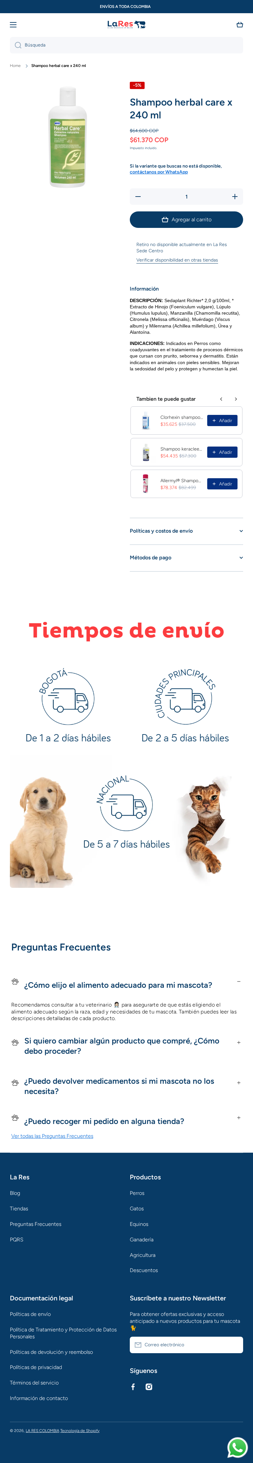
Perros (137, 1193)
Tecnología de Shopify (79, 1430)
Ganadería (142, 1239)
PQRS (16, 1239)
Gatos (137, 1208)
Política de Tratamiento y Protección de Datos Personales (63, 1333)
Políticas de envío (30, 1314)
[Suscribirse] (235, 1345)
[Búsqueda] (15, 45)
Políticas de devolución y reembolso (51, 1352)
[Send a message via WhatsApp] (238, 1448)
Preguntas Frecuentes (35, 1224)
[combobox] (126, 45)
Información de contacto (39, 1398)
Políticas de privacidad (36, 1367)
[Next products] (236, 399)
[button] (240, 24)
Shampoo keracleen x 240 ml (181, 449)
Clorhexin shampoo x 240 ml (181, 417)
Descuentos (144, 1270)
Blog (15, 1193)
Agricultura (142, 1255)
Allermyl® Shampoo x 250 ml (181, 480)
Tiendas (19, 1208)
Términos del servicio (34, 1383)
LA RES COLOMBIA (42, 1430)
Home (15, 65)
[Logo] (126, 24)
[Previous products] (221, 399)
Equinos (139, 1224)
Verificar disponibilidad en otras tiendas (177, 260)
